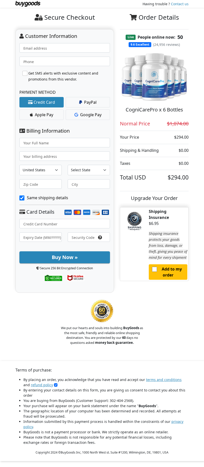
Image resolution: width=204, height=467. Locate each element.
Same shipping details (47, 197)
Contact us (180, 3)
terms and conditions (164, 379)
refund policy (42, 384)
